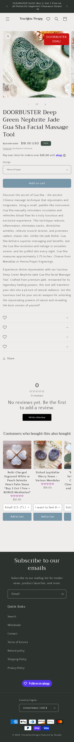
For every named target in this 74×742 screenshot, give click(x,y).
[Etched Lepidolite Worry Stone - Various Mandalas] (48, 455)
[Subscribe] (62, 594)
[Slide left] (28, 104)
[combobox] (17, 507)
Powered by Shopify (51, 735)
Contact (12, 633)
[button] (7, 19)
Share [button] (10, 358)
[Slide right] (45, 104)
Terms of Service (18, 642)
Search (12, 616)
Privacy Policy (16, 668)
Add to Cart (17, 516)
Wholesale (14, 625)
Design (7, 162)
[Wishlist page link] (48, 19)
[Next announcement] (67, 6)
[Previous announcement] (7, 6)
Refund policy (16, 650)
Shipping (7, 149)
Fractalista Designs (30, 735)
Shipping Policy (17, 659)
